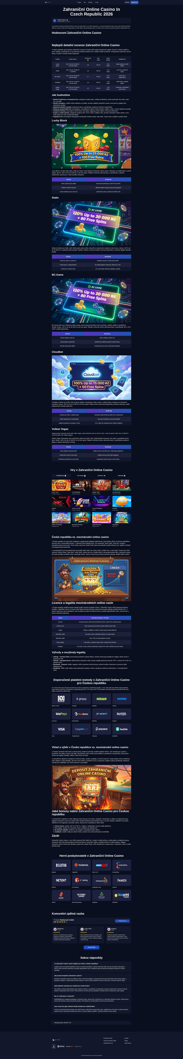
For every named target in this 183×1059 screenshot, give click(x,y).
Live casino (80, 475)
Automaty (120, 475)
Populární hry (60, 475)
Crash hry (100, 475)
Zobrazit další (91, 947)
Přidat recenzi (122, 921)
